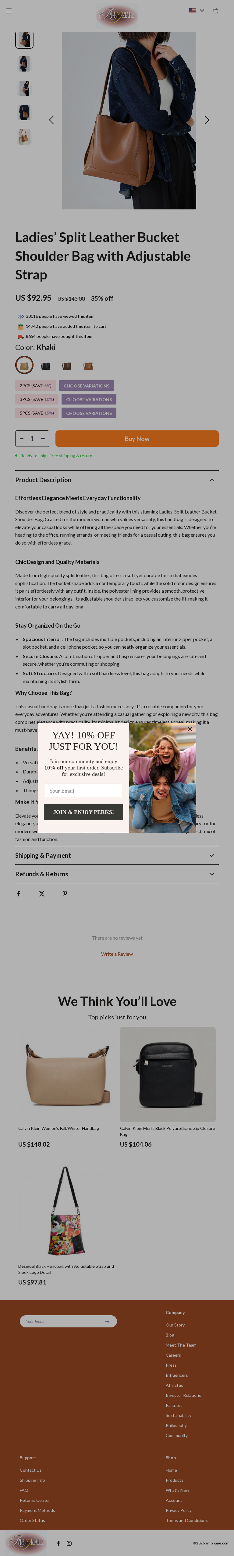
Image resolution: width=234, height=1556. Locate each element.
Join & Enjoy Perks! (83, 812)
